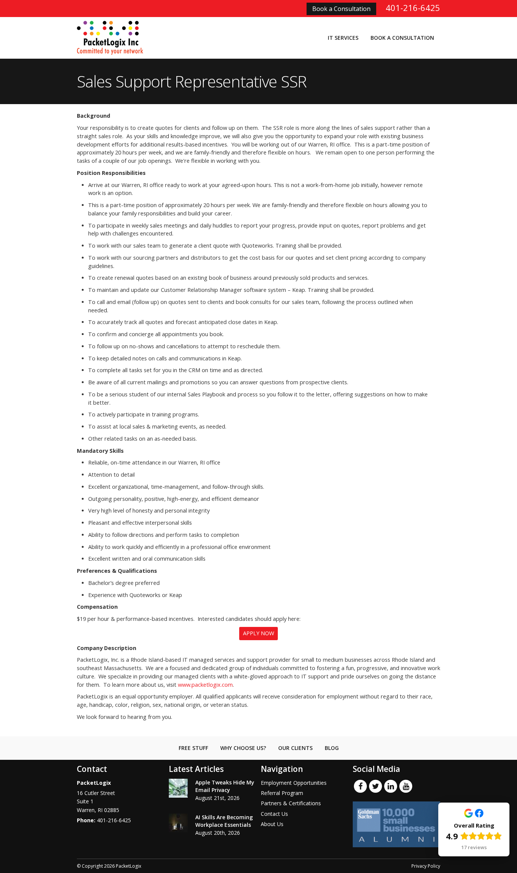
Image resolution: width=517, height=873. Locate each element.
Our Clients (295, 747)
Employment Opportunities (294, 782)
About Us (272, 824)
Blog (332, 747)
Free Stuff (193, 747)
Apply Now (258, 633)
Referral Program (282, 793)
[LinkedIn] (390, 785)
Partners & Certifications (291, 803)
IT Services (343, 37)
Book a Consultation (341, 9)
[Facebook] (360, 785)
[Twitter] (375, 785)
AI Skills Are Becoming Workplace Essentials (224, 821)
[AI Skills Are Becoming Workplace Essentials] (178, 823)
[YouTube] (405, 785)
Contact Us (274, 813)
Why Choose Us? (243, 747)
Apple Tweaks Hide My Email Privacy (224, 786)
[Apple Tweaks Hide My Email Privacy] (178, 788)
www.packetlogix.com (205, 684)
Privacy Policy (425, 866)
